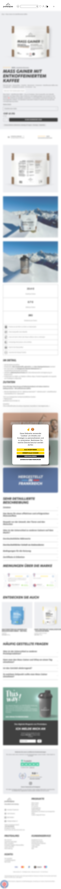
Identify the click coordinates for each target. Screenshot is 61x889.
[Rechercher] (37, 6)
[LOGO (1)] (8, 5)
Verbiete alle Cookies (30, 453)
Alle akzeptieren (30, 449)
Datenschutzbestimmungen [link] (30, 459)
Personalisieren (30, 456)
